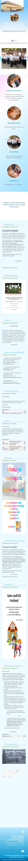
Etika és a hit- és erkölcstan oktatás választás (14, 540)
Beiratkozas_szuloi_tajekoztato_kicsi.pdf (12, 413)
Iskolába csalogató (8, 457)
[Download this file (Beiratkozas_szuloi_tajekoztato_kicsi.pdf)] (3, 411)
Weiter (5, 776)
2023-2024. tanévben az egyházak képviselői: (14, 352)
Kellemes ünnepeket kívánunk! (10, 744)
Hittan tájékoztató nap (9, 224)
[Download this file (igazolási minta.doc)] (3, 736)
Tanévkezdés (7, 320)
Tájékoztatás (5, 443)
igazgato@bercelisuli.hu (16, 857)
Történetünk (14, 213)
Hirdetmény (5, 449)
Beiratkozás (6, 421)
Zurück (9, 771)
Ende (10, 776)
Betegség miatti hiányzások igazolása (12, 665)
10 (19, 773)
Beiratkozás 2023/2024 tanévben (11, 391)
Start (5, 771)
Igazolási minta (7, 736)
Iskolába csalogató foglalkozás (10, 275)
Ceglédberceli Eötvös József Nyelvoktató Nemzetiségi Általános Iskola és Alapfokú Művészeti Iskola (14, 26)
